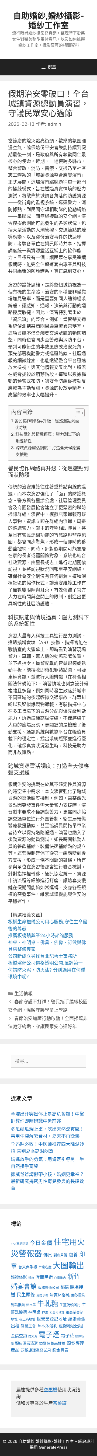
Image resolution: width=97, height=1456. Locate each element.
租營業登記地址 (52, 1319)
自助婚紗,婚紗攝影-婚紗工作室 (48, 20)
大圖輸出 (68, 1265)
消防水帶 (42, 1295)
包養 (73, 1255)
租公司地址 (57, 1312)
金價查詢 (19, 1335)
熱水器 (31, 1305)
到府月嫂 (60, 1255)
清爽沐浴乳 (60, 1294)
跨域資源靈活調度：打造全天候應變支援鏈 (48, 451)
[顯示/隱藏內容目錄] (77, 412)
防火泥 (32, 1336)
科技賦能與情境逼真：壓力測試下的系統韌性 (47, 438)
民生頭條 (26, 1294)
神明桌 (34, 1312)
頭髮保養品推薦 (52, 1343)
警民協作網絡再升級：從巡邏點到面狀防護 (47, 424)
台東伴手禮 (27, 1267)
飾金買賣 (60, 1350)
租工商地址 (27, 1319)
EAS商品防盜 (19, 1244)
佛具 (44, 942)
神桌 (45, 1312)
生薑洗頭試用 (70, 1305)
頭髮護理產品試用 (36, 1350)
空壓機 (50, 1389)
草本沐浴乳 (47, 1326)
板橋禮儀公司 (48, 1288)
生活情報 (23, 993)
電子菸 (67, 1335)
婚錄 (31, 1278)
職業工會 (28, 1326)
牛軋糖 (47, 1303)
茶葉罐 (60, 1403)
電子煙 (49, 1335)
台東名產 (45, 1267)
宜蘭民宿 (44, 1277)
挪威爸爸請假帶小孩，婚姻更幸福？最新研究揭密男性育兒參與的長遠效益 (47, 1181)
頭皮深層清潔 (26, 1343)
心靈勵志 (60, 1278)
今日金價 (41, 1242)
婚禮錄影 (19, 1277)
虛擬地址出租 (71, 1325)
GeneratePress (53, 1447)
